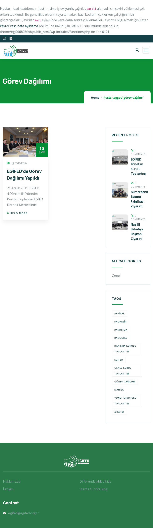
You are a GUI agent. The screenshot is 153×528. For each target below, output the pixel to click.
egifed (118, 359)
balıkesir (120, 321)
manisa (119, 389)
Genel (116, 275)
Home (95, 97)
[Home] (76, 461)
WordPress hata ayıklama (19, 26)
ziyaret (119, 411)
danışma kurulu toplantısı (125, 348)
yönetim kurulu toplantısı (125, 400)
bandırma (120, 329)
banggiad (121, 337)
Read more (19, 213)
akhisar (119, 313)
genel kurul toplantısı (122, 370)
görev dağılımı (124, 381)
